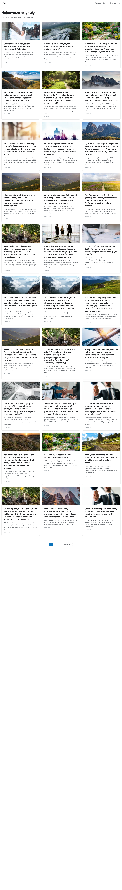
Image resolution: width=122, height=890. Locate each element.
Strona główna (115, 3)
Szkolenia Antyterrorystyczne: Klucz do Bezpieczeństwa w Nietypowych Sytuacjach (18, 46)
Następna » (67, 544)
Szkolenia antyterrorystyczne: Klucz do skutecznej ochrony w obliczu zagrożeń (58, 46)
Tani (4, 3)
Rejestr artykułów (101, 3)
